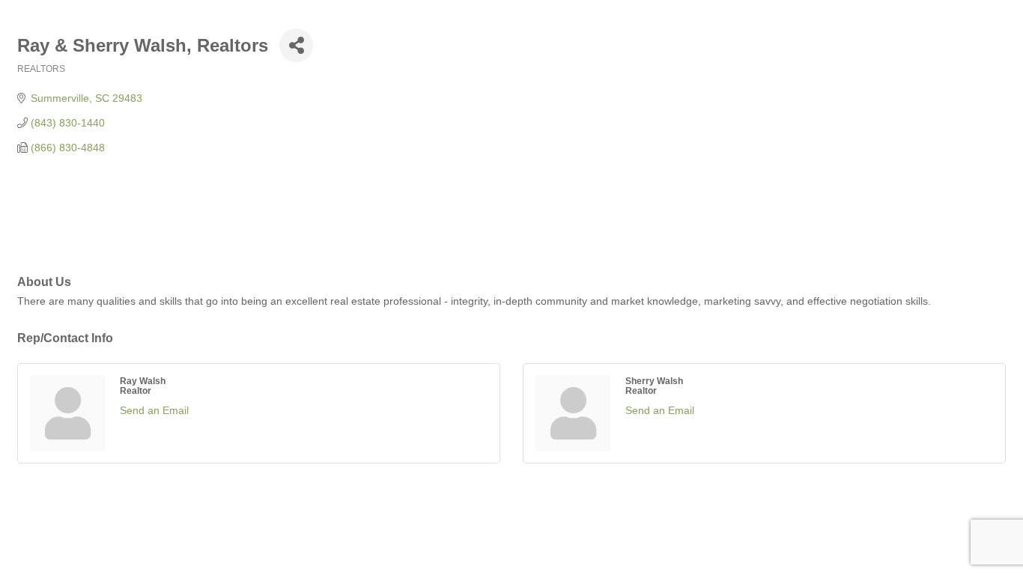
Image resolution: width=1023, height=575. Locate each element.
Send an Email (154, 410)
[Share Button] (296, 45)
